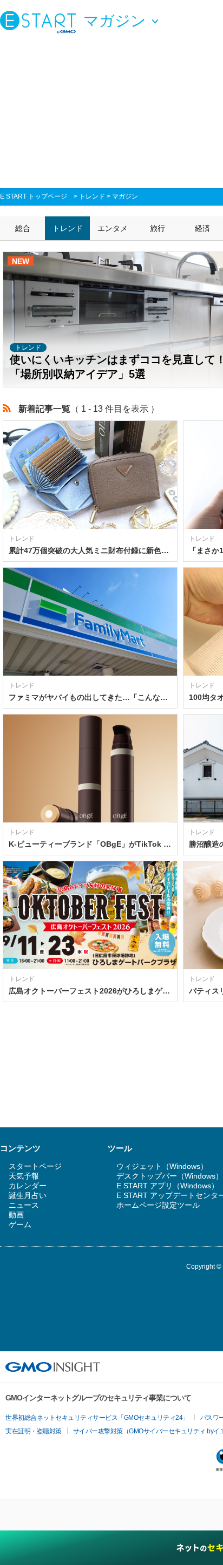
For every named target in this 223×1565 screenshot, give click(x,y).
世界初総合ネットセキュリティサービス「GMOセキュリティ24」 (97, 1417)
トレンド (92, 196)
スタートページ (35, 1166)
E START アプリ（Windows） (167, 1185)
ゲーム (20, 1224)
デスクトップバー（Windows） (169, 1176)
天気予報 (24, 1176)
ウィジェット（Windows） (162, 1166)
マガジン (125, 196)
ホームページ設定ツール (158, 1205)
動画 (16, 1214)
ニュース (24, 1205)
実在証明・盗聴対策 (33, 1431)
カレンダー (28, 1185)
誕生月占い (28, 1195)
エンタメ (112, 228)
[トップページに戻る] (40, 21)
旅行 (157, 228)
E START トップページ (33, 196)
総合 (22, 228)
